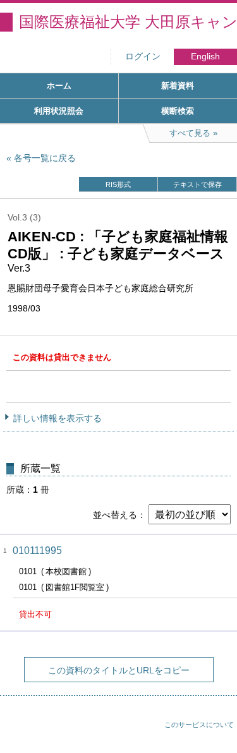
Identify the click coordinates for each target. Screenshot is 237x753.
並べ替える (115, 515)
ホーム (59, 85)
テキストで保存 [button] (197, 184)
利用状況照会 (58, 111)
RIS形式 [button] (118, 184)
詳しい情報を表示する (57, 418)
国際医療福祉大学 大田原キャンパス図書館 (128, 21)
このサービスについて (199, 724)
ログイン (143, 56)
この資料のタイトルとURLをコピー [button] (119, 670)
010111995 (37, 550)
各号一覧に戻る (45, 158)
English (205, 56)
